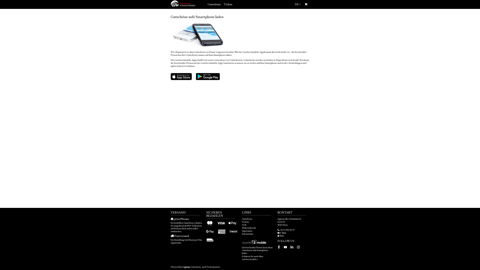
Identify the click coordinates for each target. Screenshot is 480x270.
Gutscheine (214, 4)
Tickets (228, 4)
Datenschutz (247, 233)
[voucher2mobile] (254, 242)
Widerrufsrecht (249, 227)
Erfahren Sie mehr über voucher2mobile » (252, 258)
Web (282, 235)
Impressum (247, 231)
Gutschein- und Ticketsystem (201, 266)
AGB (244, 225)
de (297, 4)
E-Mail (283, 233)
